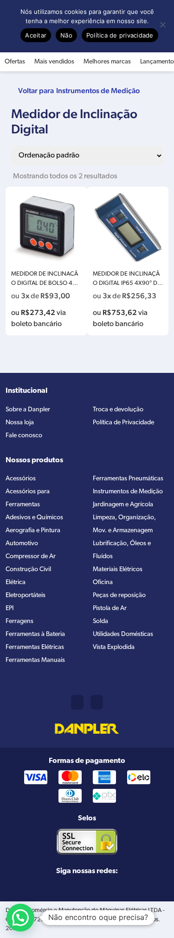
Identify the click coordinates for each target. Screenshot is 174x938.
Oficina (103, 582)
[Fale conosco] (96, 702)
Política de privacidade (120, 35)
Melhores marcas (107, 61)
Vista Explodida (114, 647)
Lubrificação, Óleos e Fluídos (122, 550)
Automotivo (22, 543)
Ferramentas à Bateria (35, 634)
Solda (100, 621)
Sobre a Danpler (28, 409)
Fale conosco (24, 435)
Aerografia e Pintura (33, 530)
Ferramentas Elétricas (35, 647)
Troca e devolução (118, 409)
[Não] (162, 24)
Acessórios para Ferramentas (28, 498)
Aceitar (35, 35)
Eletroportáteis (25, 595)
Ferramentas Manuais (35, 660)
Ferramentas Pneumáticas (128, 478)
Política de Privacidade (123, 422)
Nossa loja (20, 422)
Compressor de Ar (31, 556)
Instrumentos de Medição (98, 90)
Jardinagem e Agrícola (123, 504)
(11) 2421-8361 (77, 702)
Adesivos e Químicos (34, 517)
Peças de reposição (119, 595)
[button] (20, 918)
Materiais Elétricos (117, 569)
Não (66, 35)
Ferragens (19, 621)
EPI (9, 608)
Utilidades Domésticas (123, 634)
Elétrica (16, 582)
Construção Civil (28, 569)
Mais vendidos (54, 61)
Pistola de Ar (110, 608)
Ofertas (15, 61)
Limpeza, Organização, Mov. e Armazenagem (124, 524)
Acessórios (21, 478)
